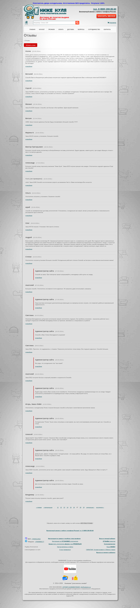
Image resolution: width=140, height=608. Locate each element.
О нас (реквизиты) (65, 549)
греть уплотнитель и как (65, 544)
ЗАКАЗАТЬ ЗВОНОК (106, 16)
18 (80, 507)
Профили (51, 29)
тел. (87, 530)
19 (83, 507)
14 (67, 507)
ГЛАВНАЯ (32, 29)
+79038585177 (39, 541)
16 (74, 507)
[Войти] (26, 22)
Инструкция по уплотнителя (65, 541)
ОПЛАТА (60, 29)
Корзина (112, 23)
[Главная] (45, 11)
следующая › (90, 507)
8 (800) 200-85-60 (104, 9)
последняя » (100, 507)
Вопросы (81, 29)
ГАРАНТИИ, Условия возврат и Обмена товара (100, 549)
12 (61, 507)
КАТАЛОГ (42, 29)
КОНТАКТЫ (107, 29)
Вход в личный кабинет (107, 538)
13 (64, 507)
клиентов (109, 541)
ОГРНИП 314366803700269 (71, 587)
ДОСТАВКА (70, 29)
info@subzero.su (86, 587)
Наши (111, 547)
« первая (39, 507)
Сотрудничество (94, 29)
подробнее (28, 66)
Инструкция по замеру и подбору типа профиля (64, 538)
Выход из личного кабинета (105, 552)
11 (58, 507)
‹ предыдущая (47, 507)
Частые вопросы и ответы (65, 547)
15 (71, 507)
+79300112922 (36, 539)
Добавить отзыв (30, 45)
